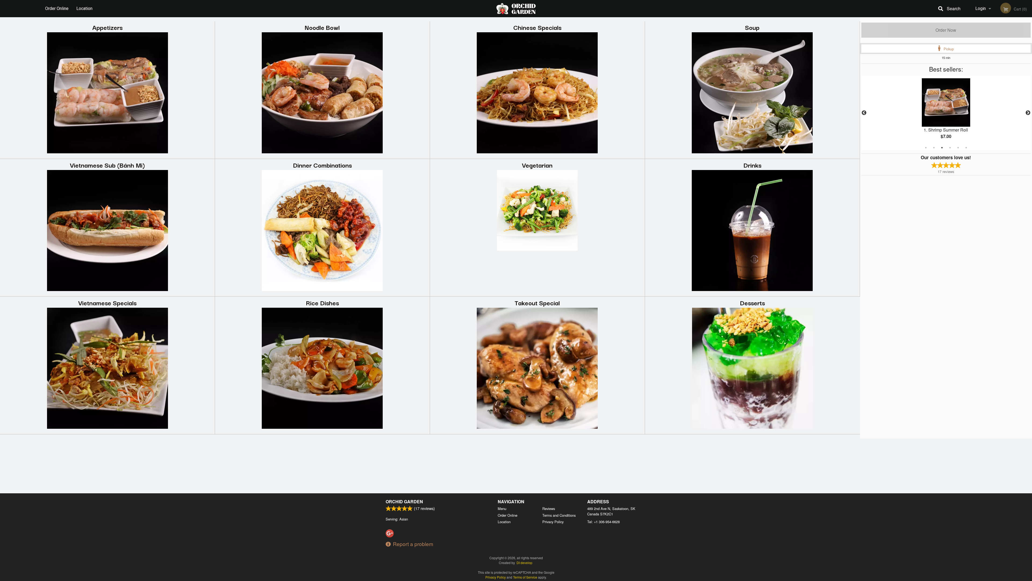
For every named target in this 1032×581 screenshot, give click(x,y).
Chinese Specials (537, 27)
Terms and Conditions (559, 515)
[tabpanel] (946, 113)
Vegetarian (537, 165)
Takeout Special (537, 302)
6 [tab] (966, 147)
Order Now (946, 30)
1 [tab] (926, 147)
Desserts (752, 302)
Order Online (57, 8)
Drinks (752, 165)
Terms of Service (525, 577)
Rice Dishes (322, 302)
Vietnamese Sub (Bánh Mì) (107, 165)
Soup (752, 27)
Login (980, 8)
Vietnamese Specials (107, 302)
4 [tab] (950, 147)
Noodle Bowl (322, 27)
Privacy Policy (553, 521)
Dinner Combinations (322, 165)
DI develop (524, 562)
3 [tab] (942, 147)
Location (84, 8)
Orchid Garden (404, 501)
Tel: (603, 521)
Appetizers (107, 27)
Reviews (548, 508)
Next (1028, 113)
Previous (864, 113)
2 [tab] (934, 147)
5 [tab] (958, 147)
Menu (502, 508)
